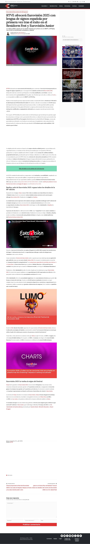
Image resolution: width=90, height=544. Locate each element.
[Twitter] (70, 1)
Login (60, 538)
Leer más (72, 55)
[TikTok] (80, 1)
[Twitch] (82, 1)
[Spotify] (77, 1)
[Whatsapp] (75, 536)
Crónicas (74, 6)
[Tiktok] (78, 536)
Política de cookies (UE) (67, 539)
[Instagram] (72, 1)
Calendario (81, 6)
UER (12, 328)
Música (61, 6)
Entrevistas (67, 6)
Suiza (33, 335)
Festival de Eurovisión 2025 (15, 217)
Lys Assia (15, 399)
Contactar (49, 538)
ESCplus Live (19, 1)
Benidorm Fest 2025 (36, 183)
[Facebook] (69, 1)
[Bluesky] (84, 1)
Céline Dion (43, 397)
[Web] (48, 520)
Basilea (54, 94)
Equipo (55, 538)
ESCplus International (11, 1)
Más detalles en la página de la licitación (31, 168)
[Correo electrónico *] (31, 520)
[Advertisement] (31, 77)
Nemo (20, 193)
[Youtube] (64, 536)
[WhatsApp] (79, 1)
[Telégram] (76, 1)
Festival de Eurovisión (22, 258)
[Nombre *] (14, 520)
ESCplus (23, 538)
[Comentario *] (31, 517)
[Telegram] (72, 536)
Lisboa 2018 (30, 260)
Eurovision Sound (26, 1)
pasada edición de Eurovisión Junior (29, 181)
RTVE (7, 88)
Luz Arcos (21, 32)
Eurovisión (44, 6)
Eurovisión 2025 (48, 90)
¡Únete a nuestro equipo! (77, 540)
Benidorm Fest (53, 6)
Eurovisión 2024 (23, 384)
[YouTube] (74, 1)
